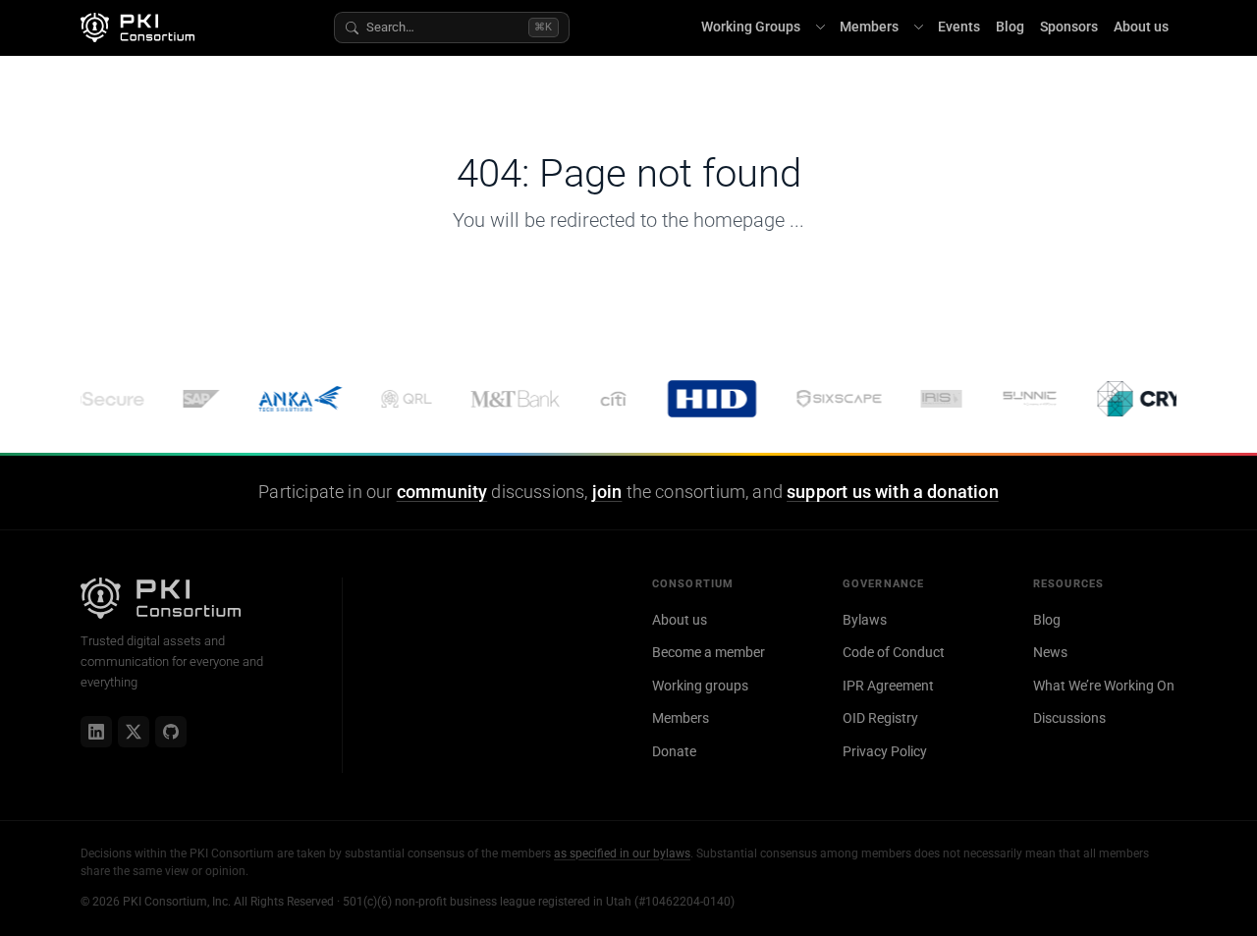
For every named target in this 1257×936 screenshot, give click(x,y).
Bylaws (865, 620)
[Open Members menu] (918, 27)
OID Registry (880, 718)
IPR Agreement (888, 685)
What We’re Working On (1104, 685)
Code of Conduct (894, 652)
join (607, 492)
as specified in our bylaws (622, 853)
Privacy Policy (885, 751)
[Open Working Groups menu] (820, 27)
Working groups (700, 685)
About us (1141, 27)
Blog (1010, 27)
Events (959, 27)
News (1050, 652)
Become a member (708, 652)
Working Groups (750, 27)
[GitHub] (171, 731)
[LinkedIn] (96, 731)
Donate (674, 751)
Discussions (1069, 718)
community (442, 492)
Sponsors (1069, 27)
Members (869, 27)
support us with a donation (893, 492)
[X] (133, 731)
